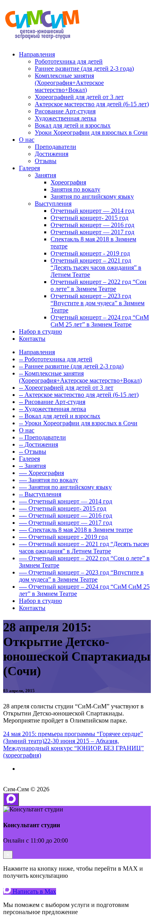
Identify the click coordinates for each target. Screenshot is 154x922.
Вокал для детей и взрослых (73, 125)
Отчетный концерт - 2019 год (90, 253)
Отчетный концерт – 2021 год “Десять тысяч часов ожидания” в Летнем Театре (96, 267)
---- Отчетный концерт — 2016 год (65, 515)
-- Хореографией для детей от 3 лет (66, 387)
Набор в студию (40, 331)
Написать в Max (33, 891)
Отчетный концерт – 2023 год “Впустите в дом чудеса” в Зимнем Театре (98, 303)
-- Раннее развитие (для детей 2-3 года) (71, 366)
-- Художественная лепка (52, 409)
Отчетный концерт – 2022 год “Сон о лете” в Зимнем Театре (98, 285)
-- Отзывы (32, 451)
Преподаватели (55, 146)
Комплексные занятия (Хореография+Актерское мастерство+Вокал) (69, 82)
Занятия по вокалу (75, 189)
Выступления (53, 203)
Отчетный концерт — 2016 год (92, 225)
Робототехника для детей (69, 61)
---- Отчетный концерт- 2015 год (62, 508)
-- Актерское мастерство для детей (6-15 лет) (79, 394)
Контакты (32, 338)
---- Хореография (41, 472)
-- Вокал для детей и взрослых (59, 416)
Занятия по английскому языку (92, 196)
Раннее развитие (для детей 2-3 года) (84, 68)
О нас (26, 139)
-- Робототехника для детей (55, 359)
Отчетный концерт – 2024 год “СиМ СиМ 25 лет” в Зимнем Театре (100, 321)
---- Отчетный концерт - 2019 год (63, 536)
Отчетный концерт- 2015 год (89, 217)
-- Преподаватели (42, 437)
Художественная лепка (65, 118)
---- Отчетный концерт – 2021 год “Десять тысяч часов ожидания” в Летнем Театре (84, 547)
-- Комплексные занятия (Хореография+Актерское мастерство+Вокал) (80, 377)
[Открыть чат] (11, 799)
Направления (37, 54)
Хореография (68, 182)
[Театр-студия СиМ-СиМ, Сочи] (42, 41)
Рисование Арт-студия (65, 111)
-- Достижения (38, 444)
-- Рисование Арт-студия (52, 401)
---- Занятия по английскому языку (65, 487)
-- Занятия (32, 465)
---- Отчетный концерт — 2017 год (65, 522)
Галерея (29, 168)
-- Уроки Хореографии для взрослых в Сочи (78, 423)
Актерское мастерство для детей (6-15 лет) (92, 104)
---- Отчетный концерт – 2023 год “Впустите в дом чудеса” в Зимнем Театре (81, 576)
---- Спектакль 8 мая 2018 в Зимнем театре (76, 529)
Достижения (51, 153)
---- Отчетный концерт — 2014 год (65, 501)
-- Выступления (40, 494)
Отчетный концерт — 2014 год (92, 210)
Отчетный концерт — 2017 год (92, 232)
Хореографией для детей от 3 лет (79, 97)
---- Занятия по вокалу (48, 480)
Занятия (45, 175)
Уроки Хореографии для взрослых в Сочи (91, 132)
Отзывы (45, 161)
